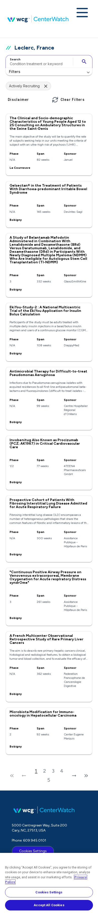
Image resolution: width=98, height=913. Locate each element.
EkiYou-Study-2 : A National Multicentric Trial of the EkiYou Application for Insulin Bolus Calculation (45, 310)
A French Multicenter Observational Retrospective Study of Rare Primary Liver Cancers (46, 639)
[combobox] (38, 61)
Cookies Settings (33, 851)
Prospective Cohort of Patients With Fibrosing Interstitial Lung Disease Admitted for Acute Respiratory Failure (48, 503)
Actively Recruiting (24, 86)
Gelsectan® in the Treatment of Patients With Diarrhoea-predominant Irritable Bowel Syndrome (48, 189)
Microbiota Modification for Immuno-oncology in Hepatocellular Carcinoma (43, 714)
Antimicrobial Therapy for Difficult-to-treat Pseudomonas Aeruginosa (48, 373)
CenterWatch (38, 19)
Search (15, 59)
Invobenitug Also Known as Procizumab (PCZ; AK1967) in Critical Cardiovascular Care (45, 443)
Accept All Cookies (49, 905)
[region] (49, 883)
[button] (49, 71)
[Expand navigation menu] (82, 13)
